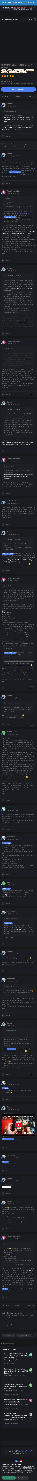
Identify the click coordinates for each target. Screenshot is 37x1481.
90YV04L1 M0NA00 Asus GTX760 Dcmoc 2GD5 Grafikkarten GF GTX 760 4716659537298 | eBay (18, 119)
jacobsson (11, 837)
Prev (7, 96)
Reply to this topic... (11, 1325)
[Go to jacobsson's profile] (4, 838)
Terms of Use (27, 1466)
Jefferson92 (12, 732)
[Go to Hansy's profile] (30, 1354)
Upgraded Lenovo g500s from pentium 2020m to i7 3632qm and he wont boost (16, 1386)
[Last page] (34, 96)
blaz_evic (9, 1390)
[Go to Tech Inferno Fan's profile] (4, 192)
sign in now (11, 1317)
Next (30, 96)
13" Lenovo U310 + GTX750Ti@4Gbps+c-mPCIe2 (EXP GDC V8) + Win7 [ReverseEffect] (15, 1415)
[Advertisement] (18, 42)
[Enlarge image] (30, 564)
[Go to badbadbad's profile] (4, 502)
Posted (13, 106)
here (29, 1270)
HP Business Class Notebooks (23, 83)
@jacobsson (6, 888)
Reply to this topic (18, 89)
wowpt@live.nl (6, 895)
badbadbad (11, 501)
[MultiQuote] (3, 136)
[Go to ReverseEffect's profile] (30, 1414)
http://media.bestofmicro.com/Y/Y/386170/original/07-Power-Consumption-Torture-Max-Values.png (18, 476)
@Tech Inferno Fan (15, 172)
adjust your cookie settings (24, 1470)
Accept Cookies (9, 1478)
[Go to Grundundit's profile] (30, 1370)
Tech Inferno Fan (8, 81)
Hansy (8, 1360)
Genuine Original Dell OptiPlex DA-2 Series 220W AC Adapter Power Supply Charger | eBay (18, 560)
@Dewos (5, 1088)
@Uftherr (4, 1289)
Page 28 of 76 (18, 96)
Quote (8, 136)
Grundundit (9, 1375)
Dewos (9, 104)
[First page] (2, 96)
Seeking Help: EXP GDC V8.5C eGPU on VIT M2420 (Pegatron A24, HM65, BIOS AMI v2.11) (16, 1356)
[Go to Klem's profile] (30, 1385)
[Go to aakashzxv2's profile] (30, 1400)
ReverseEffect (10, 1419)
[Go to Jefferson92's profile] (4, 733)
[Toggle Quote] (5, 111)
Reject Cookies (22, 1478)
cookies (12, 1468)
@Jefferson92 (6, 843)
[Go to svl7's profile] (4, 809)
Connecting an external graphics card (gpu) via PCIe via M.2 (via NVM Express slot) (16, 1371)
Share (9, 1335)
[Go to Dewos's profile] (4, 105)
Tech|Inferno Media (23, 1451)
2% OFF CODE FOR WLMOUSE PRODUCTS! (17, 3)
